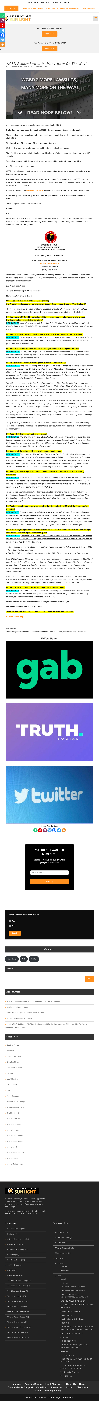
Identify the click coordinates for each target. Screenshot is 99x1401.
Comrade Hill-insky (14, 1068)
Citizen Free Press (14, 1056)
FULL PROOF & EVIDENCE (71, 1333)
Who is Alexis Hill (13, 1119)
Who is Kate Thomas (14, 1158)
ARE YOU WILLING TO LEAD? (72, 1301)
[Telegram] (59, 830)
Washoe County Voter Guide (17, 1007)
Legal (38, 1390)
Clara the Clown (13, 1062)
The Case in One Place (15, 1107)
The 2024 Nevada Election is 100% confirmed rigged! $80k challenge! (50, 8)
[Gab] (35, 830)
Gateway (10, 1073)
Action (58, 1276)
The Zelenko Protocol (69, 1372)
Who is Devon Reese (15, 1141)
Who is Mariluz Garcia (15, 1164)
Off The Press (12, 1085)
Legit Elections (12, 1079)
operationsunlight (16, 67)
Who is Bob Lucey (13, 1130)
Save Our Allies (67, 1355)
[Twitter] (49, 830)
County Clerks (66, 1315)
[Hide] (1, 49)
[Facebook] (54, 830)
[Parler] (45, 830)
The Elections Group (14, 1113)
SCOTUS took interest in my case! (19, 1019)
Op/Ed (9, 1090)
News (82, 1384)
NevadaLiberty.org (14, 617)
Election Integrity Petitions (72, 1319)
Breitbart (10, 1051)
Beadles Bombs (42, 67)
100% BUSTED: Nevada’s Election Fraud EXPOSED (25, 1013)
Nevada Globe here (34, 190)
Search (90, 979)
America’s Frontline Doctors (72, 1287)
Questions (64, 1271)
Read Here (49, 34)
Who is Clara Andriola (15, 1136)
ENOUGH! (64, 1323)
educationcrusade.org (49, 264)
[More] (64, 830)
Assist (63, 1279)
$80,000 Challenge (63, 1238)
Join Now (59, 1258)
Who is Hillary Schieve (15, 1153)
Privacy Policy (53, 1390)
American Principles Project (72, 1291)
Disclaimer (83, 1387)
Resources (59, 1264)
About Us (64, 1267)
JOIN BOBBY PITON (68, 1341)
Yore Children (66, 1376)
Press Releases (13, 1096)
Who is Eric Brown (14, 1147)
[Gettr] (40, 830)
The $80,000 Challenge (16, 1102)
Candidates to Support (70, 1311)
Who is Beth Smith (14, 1124)
